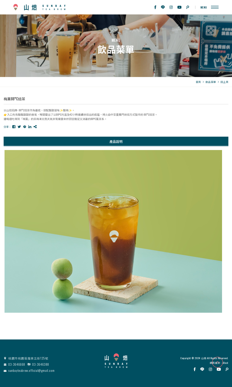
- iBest (224, 363)
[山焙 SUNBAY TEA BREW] (116, 360)
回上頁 (225, 82)
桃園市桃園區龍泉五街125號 (28, 358)
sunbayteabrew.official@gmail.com (31, 370)
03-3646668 (16, 364)
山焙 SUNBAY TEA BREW (39, 7)
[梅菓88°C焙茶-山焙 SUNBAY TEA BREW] (13, 126)
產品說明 (116, 141)
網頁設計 (215, 363)
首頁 (198, 82)
